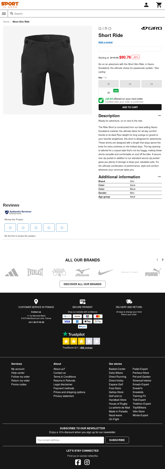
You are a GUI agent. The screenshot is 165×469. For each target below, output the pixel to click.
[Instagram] (87, 462)
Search (18, 13)
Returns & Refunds (64, 380)
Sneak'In (138, 388)
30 (108, 83)
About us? (59, 369)
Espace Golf (116, 384)
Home (6, 21)
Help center (17, 373)
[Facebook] (78, 462)
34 (151, 83)
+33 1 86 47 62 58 (36, 322)
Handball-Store (117, 400)
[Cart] (159, 5)
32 (130, 83)
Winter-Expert (140, 415)
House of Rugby (118, 403)
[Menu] (4, 14)
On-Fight (114, 419)
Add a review (105, 42)
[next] (162, 260)
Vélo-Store (139, 411)
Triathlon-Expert (142, 403)
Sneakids (138, 392)
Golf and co (115, 396)
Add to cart (130, 107)
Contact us (36, 312)
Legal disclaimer (62, 384)
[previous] (157, 260)
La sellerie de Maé (119, 407)
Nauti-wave (115, 415)
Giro (105, 28)
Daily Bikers (116, 373)
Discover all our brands (83, 284)
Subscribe (117, 440)
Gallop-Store (116, 392)
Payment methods (63, 388)
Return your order (129, 314)
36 (112, 91)
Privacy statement (63, 396)
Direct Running (117, 376)
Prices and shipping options (69, 392)
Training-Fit (139, 396)
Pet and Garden (142, 376)
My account (17, 369)
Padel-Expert (140, 369)
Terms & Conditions (64, 376)
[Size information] (105, 77)
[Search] (12, 13)
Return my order (20, 380)
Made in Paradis (118, 411)
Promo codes (18, 384)
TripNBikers (139, 407)
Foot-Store (115, 388)
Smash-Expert (141, 384)
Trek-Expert (139, 400)
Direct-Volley (116, 380)
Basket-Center (117, 369)
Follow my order (20, 376)
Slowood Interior (142, 380)
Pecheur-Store (141, 373)
